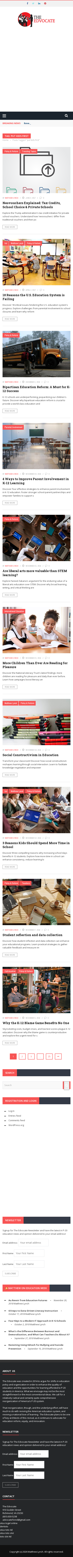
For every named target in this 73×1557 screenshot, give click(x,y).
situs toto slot (7, 1533)
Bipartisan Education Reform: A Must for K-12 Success (36, 389)
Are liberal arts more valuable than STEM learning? (35, 573)
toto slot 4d (5, 1536)
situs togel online (8, 1523)
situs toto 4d (6, 1529)
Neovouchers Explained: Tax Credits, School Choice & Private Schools (31, 205)
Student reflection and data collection (32, 935)
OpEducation (10, 971)
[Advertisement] (36, 69)
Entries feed (14, 1115)
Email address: (10, 1242)
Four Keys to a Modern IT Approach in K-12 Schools (37, 1320)
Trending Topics (29, 151)
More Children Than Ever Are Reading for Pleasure (35, 665)
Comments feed (16, 1120)
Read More (10, 227)
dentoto (4, 1526)
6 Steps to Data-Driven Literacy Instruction (33, 1310)
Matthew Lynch (11, 198)
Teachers (26, 883)
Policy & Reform (11, 151)
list (6, 243)
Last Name (8, 1264)
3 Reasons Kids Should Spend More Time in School (36, 845)
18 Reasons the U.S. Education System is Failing (34, 297)
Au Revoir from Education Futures (27, 1300)
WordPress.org (16, 1125)
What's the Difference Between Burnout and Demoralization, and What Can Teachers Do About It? (39, 1333)
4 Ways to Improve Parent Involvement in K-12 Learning (36, 481)
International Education (14, 611)
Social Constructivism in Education (31, 755)
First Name (8, 1253)
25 (49, 1056)
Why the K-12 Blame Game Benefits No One (36, 1023)
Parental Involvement (13, 427)
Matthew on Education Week (27, 1288)
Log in (11, 1110)
